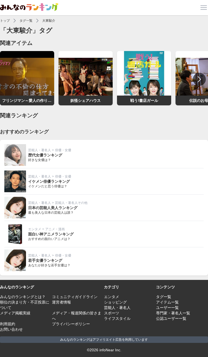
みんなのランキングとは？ (23, 297)
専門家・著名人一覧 (173, 313)
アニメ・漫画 (55, 229)
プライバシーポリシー (71, 324)
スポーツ (111, 313)
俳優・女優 (63, 150)
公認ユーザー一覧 (171, 318)
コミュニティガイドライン (75, 297)
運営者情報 (61, 302)
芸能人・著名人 (39, 150)
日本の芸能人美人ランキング (52, 208)
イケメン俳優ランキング (49, 181)
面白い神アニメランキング (51, 234)
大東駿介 (48, 21)
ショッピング (115, 302)
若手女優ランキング (45, 260)
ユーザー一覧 (167, 307)
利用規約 (7, 324)
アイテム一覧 (167, 302)
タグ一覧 (26, 21)
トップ (5, 21)
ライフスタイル (117, 318)
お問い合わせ (11, 329)
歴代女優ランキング (45, 155)
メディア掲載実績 (15, 313)
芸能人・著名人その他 (71, 203)
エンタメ (34, 229)
